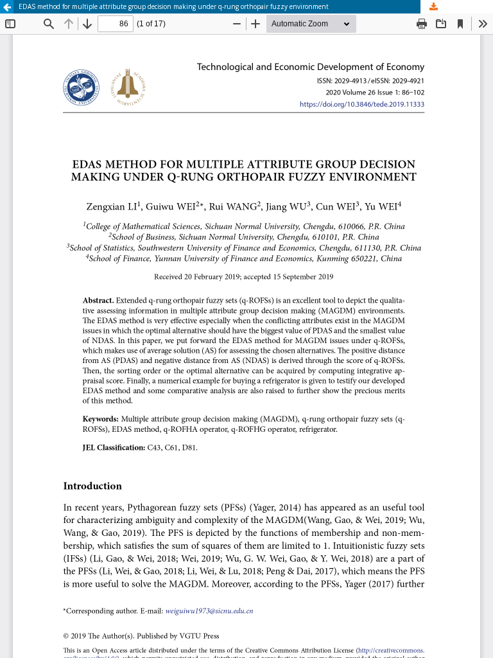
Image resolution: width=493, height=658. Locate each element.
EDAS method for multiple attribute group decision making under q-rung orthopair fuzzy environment (174, 6)
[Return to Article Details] (6, 6)
